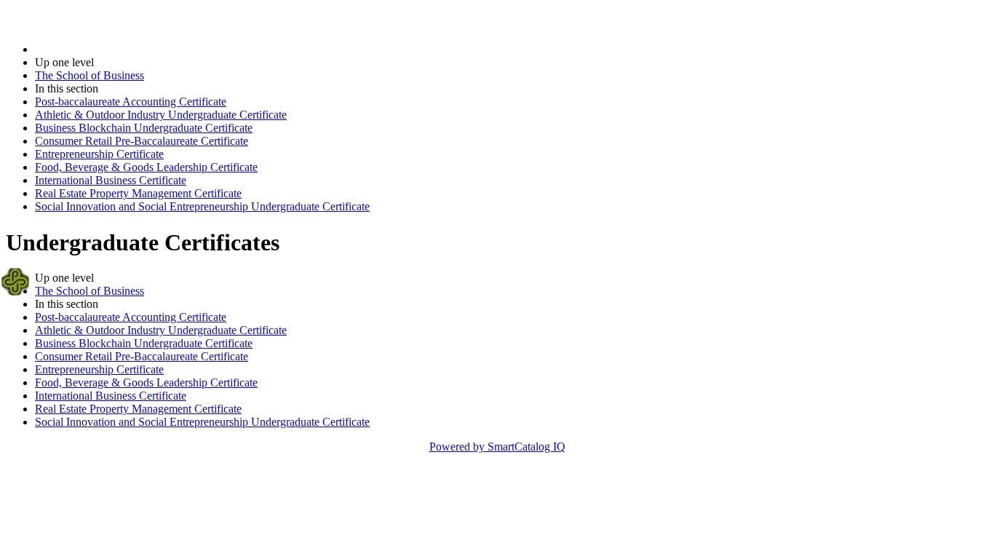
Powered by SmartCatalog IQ (497, 446)
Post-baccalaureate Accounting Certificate (130, 101)
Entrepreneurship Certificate (99, 154)
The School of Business (89, 75)
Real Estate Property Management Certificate (138, 193)
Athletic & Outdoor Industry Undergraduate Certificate (161, 114)
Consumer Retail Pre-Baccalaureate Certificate (141, 141)
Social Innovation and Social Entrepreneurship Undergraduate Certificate (202, 206)
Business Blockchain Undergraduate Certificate (144, 128)
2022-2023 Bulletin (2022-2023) (110, 49)
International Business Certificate (110, 180)
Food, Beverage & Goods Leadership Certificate (146, 167)
